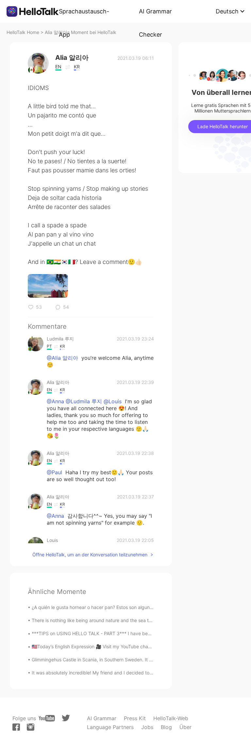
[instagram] (30, 727)
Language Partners (110, 727)
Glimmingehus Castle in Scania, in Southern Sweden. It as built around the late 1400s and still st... (136, 659)
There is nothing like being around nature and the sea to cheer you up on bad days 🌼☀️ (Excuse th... (140, 620)
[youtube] (47, 718)
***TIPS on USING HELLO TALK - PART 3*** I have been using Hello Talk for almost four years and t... (140, 633)
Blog (166, 727)
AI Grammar (101, 718)
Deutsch (227, 11)
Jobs (147, 727)
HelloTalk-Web (170, 718)
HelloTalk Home (23, 32)
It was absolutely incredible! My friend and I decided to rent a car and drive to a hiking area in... (134, 672)
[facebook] (16, 727)
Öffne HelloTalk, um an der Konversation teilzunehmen (89, 554)
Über (185, 727)
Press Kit (135, 718)
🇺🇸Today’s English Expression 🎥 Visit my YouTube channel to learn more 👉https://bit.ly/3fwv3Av (136, 646)
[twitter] (66, 718)
